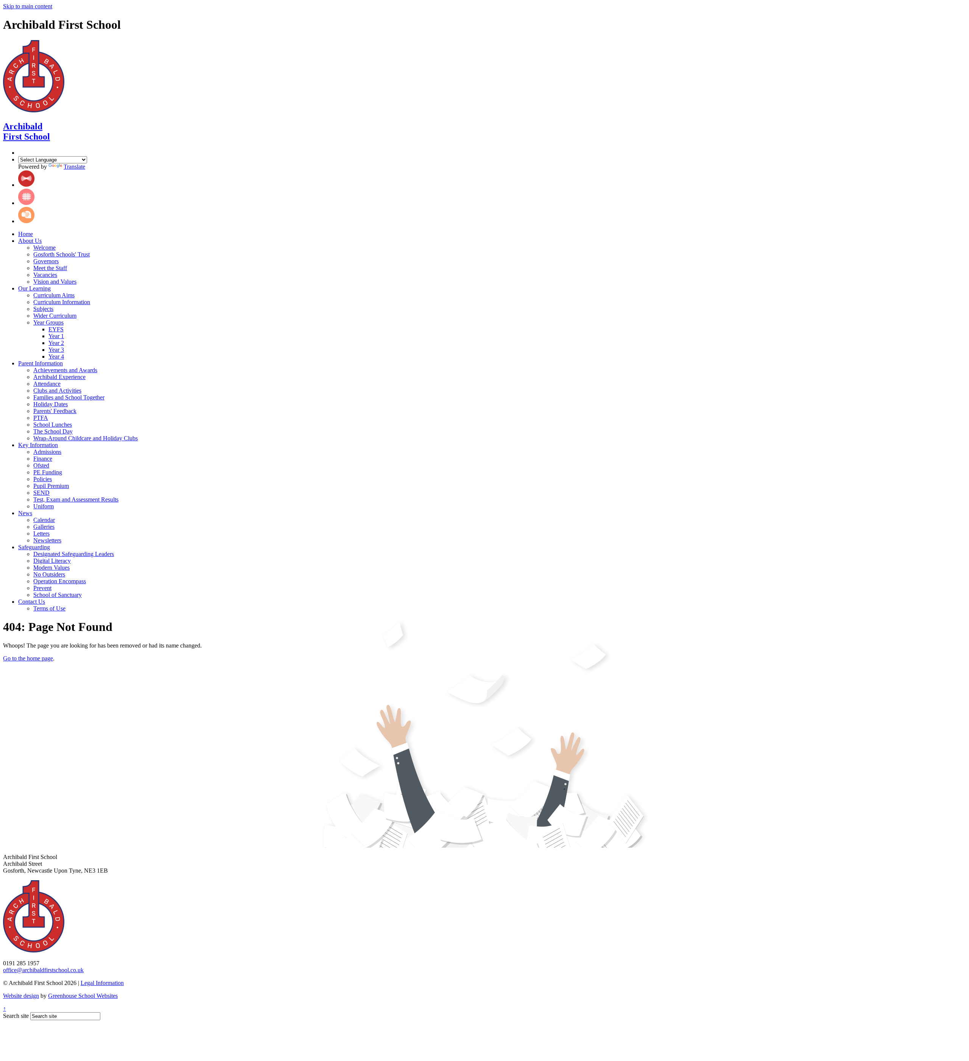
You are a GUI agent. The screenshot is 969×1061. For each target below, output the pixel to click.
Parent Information (40, 363)
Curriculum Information (61, 302)
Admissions (47, 452)
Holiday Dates (50, 404)
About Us (30, 241)
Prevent (42, 588)
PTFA (40, 418)
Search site (16, 1016)
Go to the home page (28, 658)
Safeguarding (34, 547)
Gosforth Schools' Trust (61, 254)
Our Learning (34, 288)
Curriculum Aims (54, 295)
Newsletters (47, 540)
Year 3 (56, 349)
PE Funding (47, 472)
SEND (41, 492)
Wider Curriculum (54, 315)
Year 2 (56, 343)
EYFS (56, 329)
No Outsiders (49, 574)
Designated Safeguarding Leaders (73, 554)
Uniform (43, 506)
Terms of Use (49, 608)
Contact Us (31, 601)
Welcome (44, 247)
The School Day (53, 431)
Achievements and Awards (65, 370)
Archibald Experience (59, 377)
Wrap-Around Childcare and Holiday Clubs (85, 438)
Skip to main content (27, 6)
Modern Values (51, 567)
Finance (42, 458)
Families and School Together (68, 397)
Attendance (47, 384)
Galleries (44, 527)
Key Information (38, 445)
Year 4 (56, 356)
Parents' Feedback (54, 411)
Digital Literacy (52, 561)
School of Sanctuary (57, 595)
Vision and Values (54, 281)
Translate (74, 166)
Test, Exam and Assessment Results (75, 499)
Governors (46, 261)
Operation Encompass (59, 581)
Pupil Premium (51, 486)
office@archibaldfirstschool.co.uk (43, 970)
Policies (42, 479)
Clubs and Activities (57, 390)
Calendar (44, 520)
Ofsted (41, 465)
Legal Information (102, 983)
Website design (21, 996)
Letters (41, 533)
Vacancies (45, 275)
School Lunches (52, 424)
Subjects (43, 309)
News (25, 513)
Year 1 (56, 336)
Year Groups (48, 322)
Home (25, 234)
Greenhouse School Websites (83, 996)
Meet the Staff (50, 268)
